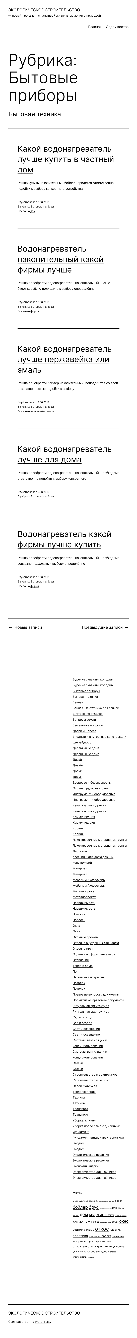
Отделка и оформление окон (94, 954)
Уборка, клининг (96, 1123)
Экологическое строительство (44, 10)
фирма (34, 311)
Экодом (78, 1146)
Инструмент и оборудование (94, 796)
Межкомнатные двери (84, 1201)
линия (123, 1215)
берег (118, 1200)
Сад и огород (82, 1020)
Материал (80, 871)
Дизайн (78, 762)
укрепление (103, 1246)
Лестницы (93, 856)
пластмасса (95, 1236)
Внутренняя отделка (88, 713)
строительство (83, 1246)
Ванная (96, 705)
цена (104, 1251)
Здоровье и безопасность (92, 785)
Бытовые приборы (42, 206)
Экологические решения (91, 1157)
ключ (110, 1215)
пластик (115, 1229)
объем (115, 1222)
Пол (89, 974)
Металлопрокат (84, 894)
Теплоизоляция (84, 1091)
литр (75, 1221)
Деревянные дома (86, 751)
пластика (80, 1236)
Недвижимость (84, 905)
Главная (95, 27)
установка (80, 1251)
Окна (76, 928)
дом (32, 211)
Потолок (79, 985)
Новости (79, 917)
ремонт (82, 1241)
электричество (80, 1257)
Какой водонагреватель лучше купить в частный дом (66, 159)
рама (75, 1242)
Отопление (83, 962)
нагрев (95, 1221)
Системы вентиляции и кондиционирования (90, 1048)
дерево (76, 1215)
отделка (79, 1229)
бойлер (80, 1207)
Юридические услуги (105, 1201)
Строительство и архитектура (95, 1074)
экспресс (112, 1252)
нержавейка (37, 411)
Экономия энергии (86, 1166)
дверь (121, 1208)
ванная (103, 1208)
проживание (118, 1236)
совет (109, 1242)
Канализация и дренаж (90, 808)
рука (90, 1241)
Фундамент (98, 1134)
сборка (97, 1241)
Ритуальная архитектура (91, 1008)
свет (104, 1242)
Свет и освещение (86, 1031)
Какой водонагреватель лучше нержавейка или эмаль (65, 359)
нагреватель (105, 1222)
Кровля (78, 831)
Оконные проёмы (85, 937)
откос (102, 1229)
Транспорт (80, 1111)
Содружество (117, 27)
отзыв (90, 1229)
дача (114, 1207)
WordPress (42, 1321)
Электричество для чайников (94, 1174)
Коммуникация (84, 819)
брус (94, 1207)
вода (108, 1208)
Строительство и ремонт (91, 1080)
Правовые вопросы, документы (98, 997)
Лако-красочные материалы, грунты (100, 842)
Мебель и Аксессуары (89, 882)
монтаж (84, 1221)
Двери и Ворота (99, 736)
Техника (79, 1100)
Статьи (78, 1066)
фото (98, 1252)
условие (118, 1246)
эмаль (50, 411)
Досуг (77, 773)
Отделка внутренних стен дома (96, 945)
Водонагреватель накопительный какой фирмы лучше (61, 259)
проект (106, 1236)
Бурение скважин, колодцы (93, 682)
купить (118, 1215)
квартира (98, 1214)
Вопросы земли (88, 722)
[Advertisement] (33, 685)
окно (123, 1221)
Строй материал (85, 1086)
